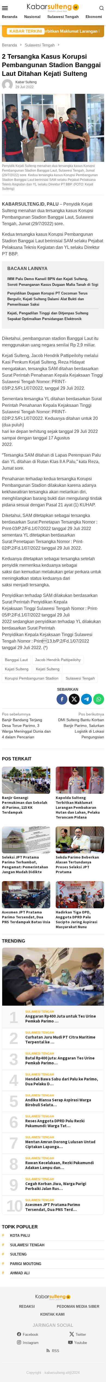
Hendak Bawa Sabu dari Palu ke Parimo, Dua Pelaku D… (61, 1081)
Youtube (80, 1343)
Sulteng (18, 1254)
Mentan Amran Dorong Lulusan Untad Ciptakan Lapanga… (60, 1144)
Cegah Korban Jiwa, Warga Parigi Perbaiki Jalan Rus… (55, 1186)
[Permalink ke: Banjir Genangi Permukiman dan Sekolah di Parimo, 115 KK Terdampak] (26, 780)
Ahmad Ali (20, 1273)
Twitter (81, 1335)
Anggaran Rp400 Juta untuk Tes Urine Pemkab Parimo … (60, 1019)
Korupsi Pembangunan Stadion (31, 678)
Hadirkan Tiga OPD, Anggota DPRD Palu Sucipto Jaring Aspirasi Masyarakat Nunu (76, 919)
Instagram (31, 1343)
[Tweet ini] (74, 699)
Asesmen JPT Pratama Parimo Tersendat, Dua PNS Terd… (52, 1207)
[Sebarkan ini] (62, 699)
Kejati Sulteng (48, 669)
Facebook (30, 1335)
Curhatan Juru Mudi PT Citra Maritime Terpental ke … (60, 1040)
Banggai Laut (16, 660)
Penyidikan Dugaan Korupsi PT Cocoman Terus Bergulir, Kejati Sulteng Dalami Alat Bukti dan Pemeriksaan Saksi (47, 299)
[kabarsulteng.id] (53, 7)
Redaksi (27, 1306)
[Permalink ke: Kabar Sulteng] (7, 84)
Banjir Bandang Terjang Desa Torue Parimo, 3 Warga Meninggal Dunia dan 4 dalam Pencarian (26, 725)
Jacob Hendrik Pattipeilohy (58, 660)
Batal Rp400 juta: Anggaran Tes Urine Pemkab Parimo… (60, 1060)
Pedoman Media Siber (78, 1306)
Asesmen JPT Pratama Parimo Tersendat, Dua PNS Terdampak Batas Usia (26, 917)
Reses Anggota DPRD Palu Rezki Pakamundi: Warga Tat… (55, 1123)
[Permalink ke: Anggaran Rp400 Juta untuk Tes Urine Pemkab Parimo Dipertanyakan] (53, 977)
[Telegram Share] (86, 699)
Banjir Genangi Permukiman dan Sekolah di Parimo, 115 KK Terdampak (24, 805)
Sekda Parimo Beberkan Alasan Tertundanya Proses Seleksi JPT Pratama (77, 864)
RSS (55, 1351)
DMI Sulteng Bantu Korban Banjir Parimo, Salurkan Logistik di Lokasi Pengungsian (81, 725)
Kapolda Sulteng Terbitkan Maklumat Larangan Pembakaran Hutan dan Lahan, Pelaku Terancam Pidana (78, 807)
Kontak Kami (52, 1314)
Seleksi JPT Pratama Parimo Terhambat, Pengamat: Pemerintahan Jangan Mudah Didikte (25, 864)
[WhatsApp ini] (98, 699)
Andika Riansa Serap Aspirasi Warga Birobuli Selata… (58, 1102)
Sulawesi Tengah (80, 678)
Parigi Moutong (25, 1264)
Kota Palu (20, 1236)
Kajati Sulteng (17, 669)
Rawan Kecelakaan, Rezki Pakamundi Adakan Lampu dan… (59, 1165)
